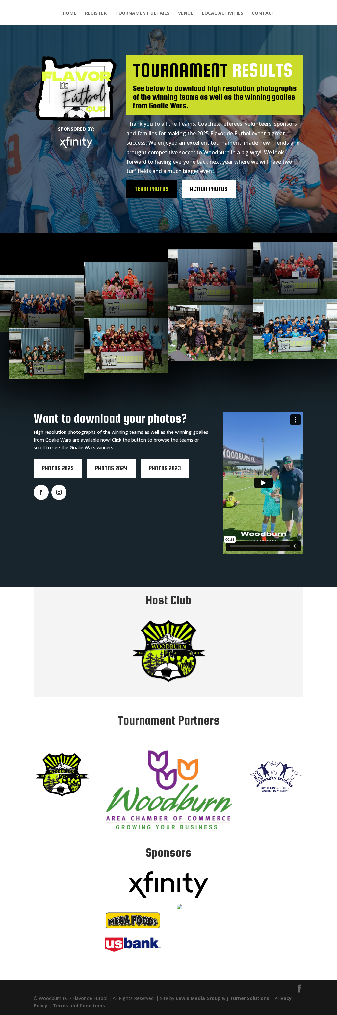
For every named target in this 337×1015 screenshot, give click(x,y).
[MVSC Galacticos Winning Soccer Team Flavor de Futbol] (210, 333)
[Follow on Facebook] (41, 492)
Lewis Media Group (198, 998)
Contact (263, 13)
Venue (185, 13)
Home (69, 13)
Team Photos (151, 189)
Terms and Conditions (79, 1006)
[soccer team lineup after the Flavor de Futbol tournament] (295, 329)
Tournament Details (142, 13)
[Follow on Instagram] (58, 492)
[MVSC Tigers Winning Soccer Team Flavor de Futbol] (46, 353)
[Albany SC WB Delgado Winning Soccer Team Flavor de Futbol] (210, 277)
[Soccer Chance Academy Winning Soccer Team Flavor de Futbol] (126, 345)
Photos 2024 (111, 468)
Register (96, 13)
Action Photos (208, 189)
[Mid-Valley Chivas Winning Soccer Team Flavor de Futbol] (126, 290)
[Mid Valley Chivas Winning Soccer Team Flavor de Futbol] (295, 270)
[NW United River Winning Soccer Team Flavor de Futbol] (42, 303)
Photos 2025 (58, 468)
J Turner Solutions (248, 998)
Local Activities (222, 13)
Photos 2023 (165, 468)
